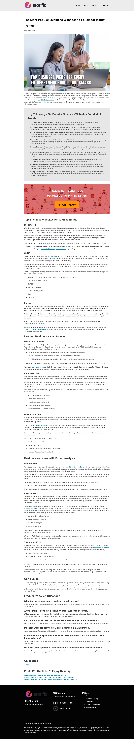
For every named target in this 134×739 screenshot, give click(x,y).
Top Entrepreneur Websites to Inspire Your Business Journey (45, 675)
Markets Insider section (44, 425)
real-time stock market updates (77, 467)
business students (30, 508)
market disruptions (38, 367)
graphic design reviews (46, 100)
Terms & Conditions (93, 704)
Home (78, 5)
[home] (35, 5)
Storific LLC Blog (92, 699)
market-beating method (101, 547)
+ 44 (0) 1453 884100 (66, 703)
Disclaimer (89, 701)
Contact (104, 5)
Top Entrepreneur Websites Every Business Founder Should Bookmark (49, 677)
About (94, 5)
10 (42, 249)
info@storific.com (65, 708)
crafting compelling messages (34, 329)
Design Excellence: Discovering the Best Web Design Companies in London (50, 679)
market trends (53, 256)
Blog (86, 5)
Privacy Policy (91, 707)
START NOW (67, 204)
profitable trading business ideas (55, 249)
